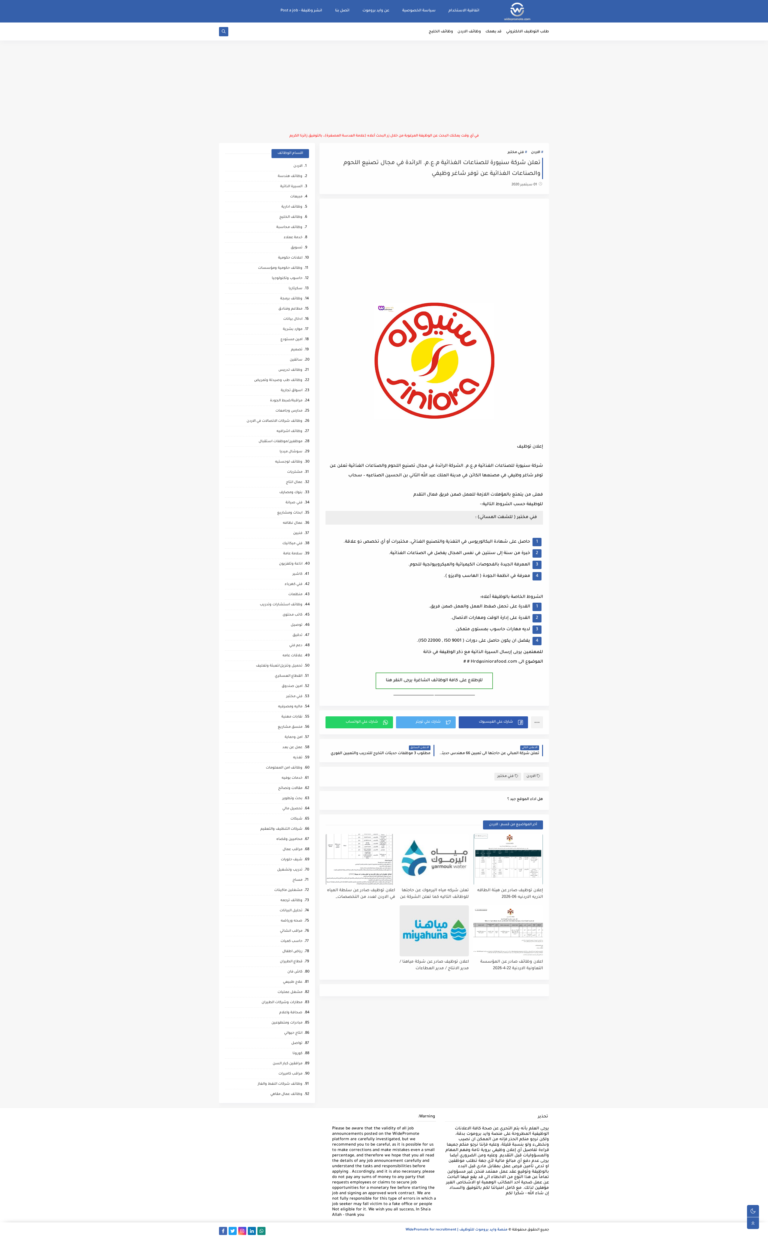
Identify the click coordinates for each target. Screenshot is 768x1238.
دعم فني (295, 646)
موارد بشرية (292, 329)
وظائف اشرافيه (289, 431)
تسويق (296, 248)
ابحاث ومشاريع (289, 513)
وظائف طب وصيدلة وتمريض (278, 380)
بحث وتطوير (292, 799)
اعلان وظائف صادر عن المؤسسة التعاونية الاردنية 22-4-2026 (511, 965)
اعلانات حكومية (290, 258)
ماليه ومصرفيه (290, 707)
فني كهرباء (293, 584)
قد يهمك (493, 32)
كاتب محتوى (292, 615)
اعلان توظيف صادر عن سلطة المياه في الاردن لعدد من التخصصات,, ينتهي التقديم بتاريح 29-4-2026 (361, 894)
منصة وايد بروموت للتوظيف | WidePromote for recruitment (457, 1230)
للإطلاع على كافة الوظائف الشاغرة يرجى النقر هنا (434, 680)
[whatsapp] (261, 1231)
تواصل (296, 1043)
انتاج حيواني (293, 1033)
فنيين (297, 533)
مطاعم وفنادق (290, 309)
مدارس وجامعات (288, 411)
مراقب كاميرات (290, 1074)
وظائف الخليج (441, 32)
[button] (493, 722)
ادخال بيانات (292, 319)
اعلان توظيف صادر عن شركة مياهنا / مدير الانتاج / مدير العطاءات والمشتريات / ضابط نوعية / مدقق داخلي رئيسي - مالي (434, 965)
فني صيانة (294, 503)
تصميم (296, 350)
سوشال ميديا (291, 452)
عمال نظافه (292, 523)
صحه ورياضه (291, 921)
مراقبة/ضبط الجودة (286, 401)
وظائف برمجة (291, 299)
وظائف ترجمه (291, 901)
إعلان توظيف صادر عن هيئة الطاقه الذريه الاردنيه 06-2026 (510, 894)
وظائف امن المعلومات (284, 768)
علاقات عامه (292, 656)
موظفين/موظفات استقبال (280, 442)
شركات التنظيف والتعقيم (281, 829)
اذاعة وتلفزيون (290, 564)
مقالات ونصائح (290, 788)
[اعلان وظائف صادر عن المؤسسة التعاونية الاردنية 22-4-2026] (508, 930)
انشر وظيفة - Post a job (301, 11)
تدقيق (297, 635)
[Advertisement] (384, 87)
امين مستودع (291, 340)
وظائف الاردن (469, 32)
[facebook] (223, 1231)
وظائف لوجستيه (288, 462)
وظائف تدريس (290, 370)
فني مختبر (516, 152)
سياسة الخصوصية (419, 11)
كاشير (297, 574)
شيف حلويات (291, 860)
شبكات (296, 819)
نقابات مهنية (291, 717)
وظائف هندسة (290, 176)
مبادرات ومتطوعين (287, 1023)
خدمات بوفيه (292, 778)
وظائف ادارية (291, 207)
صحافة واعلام (290, 1013)
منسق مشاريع (290, 727)
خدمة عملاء (293, 238)
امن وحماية (293, 737)
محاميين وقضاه (289, 839)
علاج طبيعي (292, 982)
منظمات (295, 595)
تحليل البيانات (291, 911)
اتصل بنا (342, 11)
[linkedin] (252, 1231)
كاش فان (294, 972)
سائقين (296, 360)
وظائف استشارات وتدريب (281, 605)
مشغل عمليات (290, 992)
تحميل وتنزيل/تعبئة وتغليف (279, 666)
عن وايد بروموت (375, 11)
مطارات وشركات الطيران (282, 1003)
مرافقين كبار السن (287, 1064)
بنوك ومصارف (290, 493)
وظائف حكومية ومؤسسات (280, 268)
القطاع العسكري (288, 676)
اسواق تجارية (291, 391)
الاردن (535, 152)
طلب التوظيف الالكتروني (527, 32)
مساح (297, 880)
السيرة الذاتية (291, 187)
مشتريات (294, 472)
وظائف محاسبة (289, 227)
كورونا (297, 1054)
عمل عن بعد (292, 748)
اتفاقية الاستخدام (463, 11)
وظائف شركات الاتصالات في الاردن (274, 421)
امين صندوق (292, 686)
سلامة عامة (292, 554)
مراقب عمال (292, 850)
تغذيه (297, 758)
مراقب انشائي (291, 931)
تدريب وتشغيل (289, 870)
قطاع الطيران (291, 962)
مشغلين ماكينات (288, 890)
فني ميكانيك (292, 544)
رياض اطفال (292, 952)
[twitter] (233, 1231)
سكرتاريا (295, 289)
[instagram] (242, 1231)
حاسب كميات (291, 941)
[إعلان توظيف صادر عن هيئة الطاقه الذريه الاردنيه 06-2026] (508, 859)
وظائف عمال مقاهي (286, 1094)
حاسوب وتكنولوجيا (287, 278)
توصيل (296, 625)
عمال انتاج (294, 482)
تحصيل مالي (292, 809)
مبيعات (296, 197)
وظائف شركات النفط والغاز (280, 1084)
